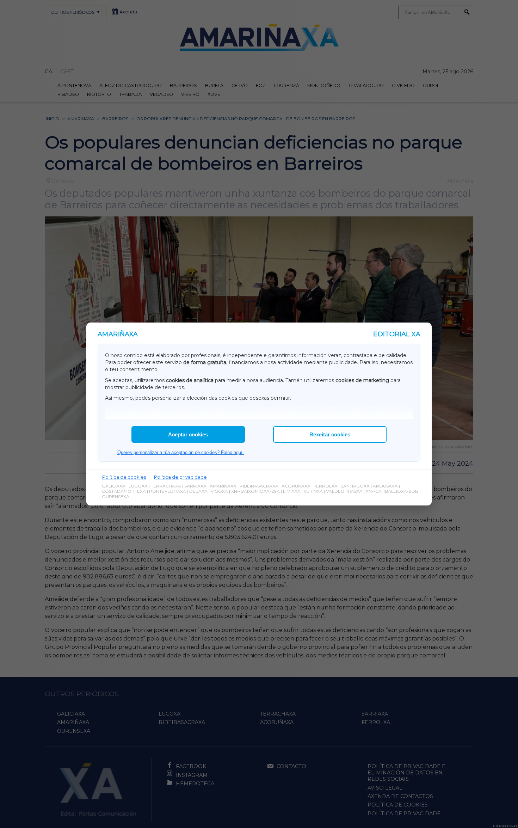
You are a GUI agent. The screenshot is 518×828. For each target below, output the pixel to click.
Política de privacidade (180, 477)
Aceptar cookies (188, 434)
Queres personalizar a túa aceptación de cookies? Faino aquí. (180, 452)
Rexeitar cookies (329, 434)
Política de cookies (124, 477)
